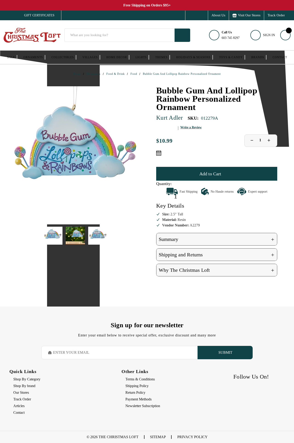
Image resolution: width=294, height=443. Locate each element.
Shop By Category (26, 379)
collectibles (62, 57)
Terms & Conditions (140, 379)
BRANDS (257, 57)
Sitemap (158, 437)
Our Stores (21, 392)
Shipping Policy (137, 386)
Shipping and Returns (216, 255)
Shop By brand (24, 386)
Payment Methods (138, 399)
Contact (280, 57)
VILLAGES (90, 57)
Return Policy (135, 392)
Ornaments (33, 57)
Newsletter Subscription (142, 406)
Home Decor (116, 57)
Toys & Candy (231, 57)
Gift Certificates (35, 15)
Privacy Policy (192, 437)
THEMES (161, 57)
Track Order (276, 15)
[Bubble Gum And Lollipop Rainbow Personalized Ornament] (75, 155)
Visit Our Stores (249, 15)
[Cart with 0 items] (285, 35)
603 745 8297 (231, 35)
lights (141, 57)
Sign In (269, 35)
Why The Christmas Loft (216, 270)
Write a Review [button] (191, 127)
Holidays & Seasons (193, 57)
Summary (216, 239)
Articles (19, 406)
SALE (11, 57)
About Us (218, 15)
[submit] (182, 35)
